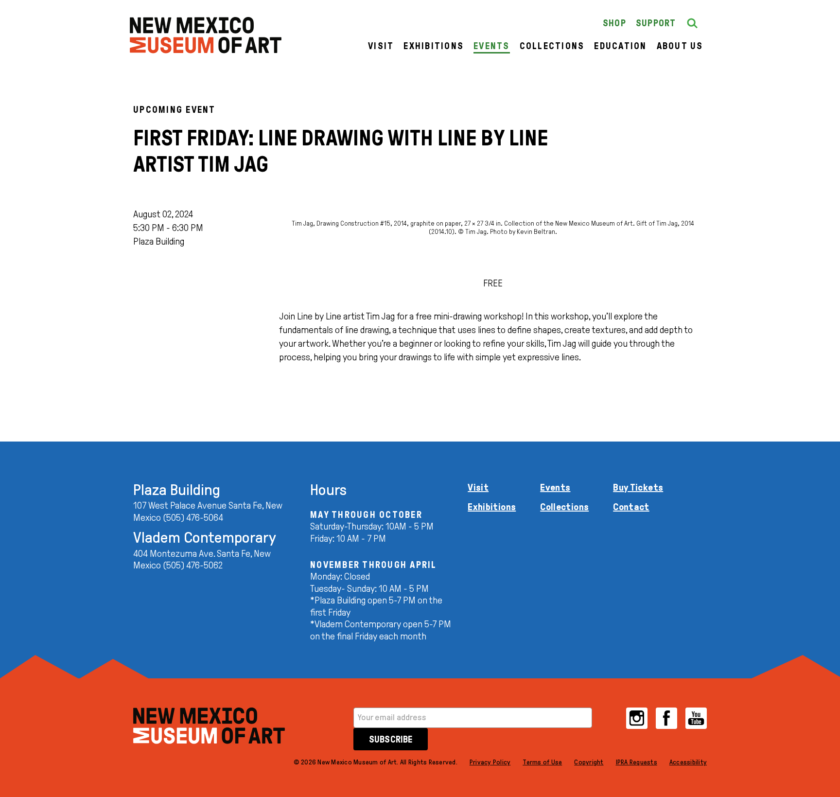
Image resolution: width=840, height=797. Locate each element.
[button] (692, 23)
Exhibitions (433, 46)
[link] (205, 35)
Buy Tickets (638, 487)
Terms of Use (542, 762)
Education (620, 46)
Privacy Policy (490, 762)
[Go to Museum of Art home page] (209, 726)
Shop (614, 23)
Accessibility (688, 762)
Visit (381, 46)
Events (491, 46)
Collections (552, 46)
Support (656, 23)
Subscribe (390, 739)
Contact (631, 506)
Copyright (588, 762)
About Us (680, 46)
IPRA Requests (636, 762)
